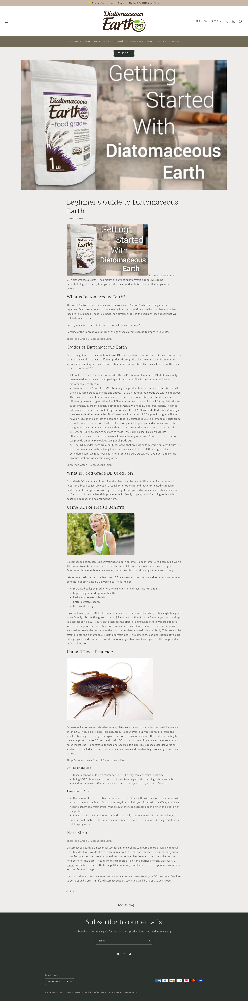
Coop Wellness (121, 41)
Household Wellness (101, 41)
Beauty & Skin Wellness (141, 41)
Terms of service (130, 992)
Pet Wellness (174, 41)
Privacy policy (115, 992)
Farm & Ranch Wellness (79, 41)
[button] (6, 21)
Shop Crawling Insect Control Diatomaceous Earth (97, 760)
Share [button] (72, 891)
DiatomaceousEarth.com (62, 992)
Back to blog (126, 905)
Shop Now (124, 52)
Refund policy (100, 992)
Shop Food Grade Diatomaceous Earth (89, 338)
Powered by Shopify (82, 992)
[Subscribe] (148, 941)
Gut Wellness (160, 41)
